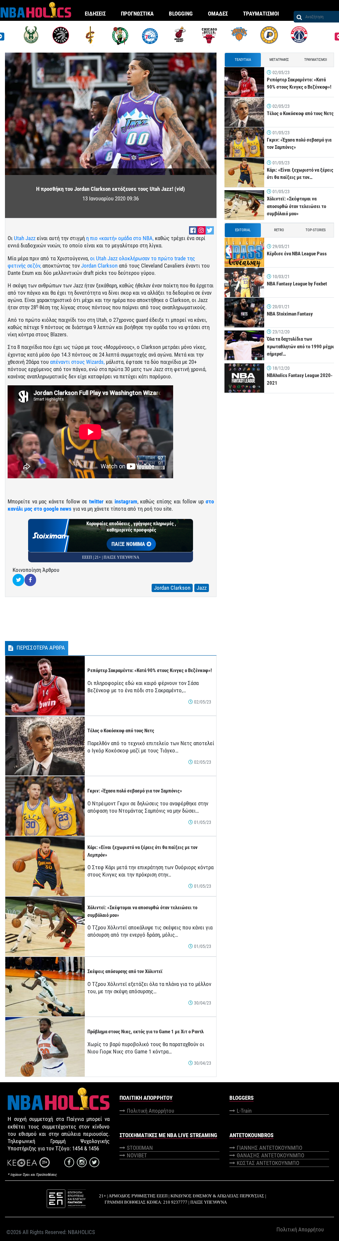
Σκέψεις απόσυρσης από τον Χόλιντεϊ (125, 971)
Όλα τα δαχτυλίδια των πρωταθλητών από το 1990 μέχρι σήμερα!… (300, 346)
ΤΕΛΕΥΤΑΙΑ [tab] (243, 60)
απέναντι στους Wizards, (77, 362)
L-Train (244, 1110)
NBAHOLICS (81, 1232)
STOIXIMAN (140, 1147)
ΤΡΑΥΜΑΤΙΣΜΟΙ (261, 13)
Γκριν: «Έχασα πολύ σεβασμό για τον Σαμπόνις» (134, 791)
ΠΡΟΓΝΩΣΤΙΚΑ (137, 13)
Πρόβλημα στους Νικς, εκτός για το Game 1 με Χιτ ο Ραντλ (145, 1032)
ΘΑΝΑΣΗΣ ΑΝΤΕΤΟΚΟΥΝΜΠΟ (270, 1155)
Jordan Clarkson (99, 265)
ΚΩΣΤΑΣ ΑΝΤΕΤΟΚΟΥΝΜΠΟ (268, 1163)
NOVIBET (137, 1155)
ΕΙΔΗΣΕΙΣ (95, 13)
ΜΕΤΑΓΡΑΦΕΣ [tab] (279, 60)
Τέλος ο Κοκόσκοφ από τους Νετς (120, 731)
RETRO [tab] (279, 230)
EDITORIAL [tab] (243, 230)
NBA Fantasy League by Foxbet (297, 284)
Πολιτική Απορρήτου (150, 1110)
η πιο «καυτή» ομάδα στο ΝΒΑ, (120, 238)
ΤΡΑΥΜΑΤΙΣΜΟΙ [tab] (315, 60)
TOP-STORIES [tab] (316, 230)
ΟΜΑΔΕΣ (218, 13)
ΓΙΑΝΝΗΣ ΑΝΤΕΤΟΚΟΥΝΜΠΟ (269, 1147)
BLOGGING (181, 13)
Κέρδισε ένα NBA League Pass (297, 254)
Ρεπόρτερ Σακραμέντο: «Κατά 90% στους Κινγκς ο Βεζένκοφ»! (149, 670)
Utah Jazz (24, 238)
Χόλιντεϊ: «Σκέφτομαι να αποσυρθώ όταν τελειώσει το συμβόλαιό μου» (296, 206)
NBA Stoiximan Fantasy (290, 314)
